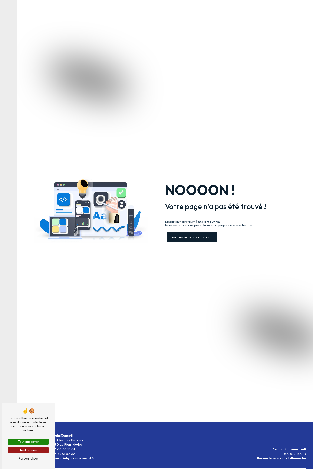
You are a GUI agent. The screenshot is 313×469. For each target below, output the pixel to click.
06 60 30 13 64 (64, 449)
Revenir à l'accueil (192, 237)
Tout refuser (28, 450)
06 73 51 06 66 (63, 454)
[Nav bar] (8, 8)
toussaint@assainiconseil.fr (73, 458)
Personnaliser (28, 458)
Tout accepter (28, 441)
